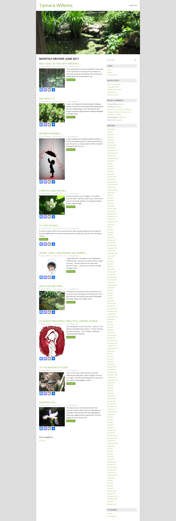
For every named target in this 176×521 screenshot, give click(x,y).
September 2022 (112, 253)
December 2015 (112, 467)
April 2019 (110, 361)
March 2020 (110, 332)
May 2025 (110, 169)
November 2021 (112, 280)
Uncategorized (73, 66)
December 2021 (112, 277)
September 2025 (112, 158)
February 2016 (111, 462)
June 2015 (110, 483)
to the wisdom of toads (53, 367)
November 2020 (112, 311)
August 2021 (111, 288)
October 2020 (111, 314)
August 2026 (111, 129)
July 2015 (110, 480)
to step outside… (49, 225)
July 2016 (110, 449)
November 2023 (112, 216)
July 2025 (110, 163)
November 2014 (112, 499)
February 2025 (111, 177)
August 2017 (111, 414)
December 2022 (112, 245)
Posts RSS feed (112, 75)
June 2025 (110, 166)
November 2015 (112, 470)
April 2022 (110, 266)
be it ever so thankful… (114, 84)
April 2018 (110, 393)
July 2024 (110, 195)
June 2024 (110, 198)
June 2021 (110, 293)
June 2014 (110, 501)
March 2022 (110, 269)
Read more (70, 80)
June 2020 (110, 325)
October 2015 (111, 472)
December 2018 (112, 372)
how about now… (112, 92)
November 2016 (112, 438)
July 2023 (110, 227)
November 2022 (112, 248)
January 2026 (111, 148)
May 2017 (110, 422)
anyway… (122, 104)
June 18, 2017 (58, 228)
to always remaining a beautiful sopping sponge (68, 320)
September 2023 (112, 222)
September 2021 (112, 285)
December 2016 (112, 435)
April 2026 (110, 140)
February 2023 (111, 240)
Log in (109, 69)
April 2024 (110, 203)
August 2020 (111, 319)
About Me (133, 5)
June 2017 (110, 420)
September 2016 (112, 443)
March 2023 (110, 237)
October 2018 (111, 377)
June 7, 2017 (57, 370)
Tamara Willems (56, 5)
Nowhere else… (48, 402)
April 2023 (110, 235)
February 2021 (111, 303)
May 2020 (110, 327)
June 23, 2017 (58, 136)
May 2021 (110, 295)
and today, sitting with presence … (60, 63)
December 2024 (112, 182)
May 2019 (110, 359)
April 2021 (110, 298)
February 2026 (111, 145)
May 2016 (110, 454)
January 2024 (111, 211)
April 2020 (110, 330)
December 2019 (112, 340)
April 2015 (110, 488)
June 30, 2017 (58, 66)
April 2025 (110, 171)
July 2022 (110, 259)
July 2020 (110, 322)
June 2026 (110, 134)
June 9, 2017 (57, 324)
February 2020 (111, 335)
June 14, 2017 (58, 289)
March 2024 (110, 206)
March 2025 (110, 174)
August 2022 (111, 256)
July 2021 (110, 290)
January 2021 (111, 306)
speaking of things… (113, 87)
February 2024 (111, 208)
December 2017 (112, 404)
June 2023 (110, 229)
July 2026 (110, 132)
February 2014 (111, 504)
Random (110, 513)
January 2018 (111, 401)
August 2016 (111, 446)
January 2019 (111, 369)
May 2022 (110, 264)
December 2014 (112, 496)
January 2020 (111, 338)
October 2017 (111, 409)
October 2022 (111, 251)
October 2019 (111, 346)
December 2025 (112, 150)
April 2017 (110, 425)
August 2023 (111, 224)
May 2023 (110, 232)
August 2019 (111, 351)
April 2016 (110, 457)
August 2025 (111, 161)
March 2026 (110, 142)
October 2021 (111, 282)
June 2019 (110, 356)
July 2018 (110, 385)
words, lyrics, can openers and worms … (63, 252)
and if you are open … (51, 286)
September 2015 (112, 475)
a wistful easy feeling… (53, 190)
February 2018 (111, 398)
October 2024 (111, 187)
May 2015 (110, 486)
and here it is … (48, 98)
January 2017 (111, 433)
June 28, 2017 (58, 101)
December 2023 (112, 214)
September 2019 (112, 348)
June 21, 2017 (58, 193)
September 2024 (112, 190)
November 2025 (112, 153)
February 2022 (111, 272)
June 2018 (110, 388)
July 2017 (110, 417)
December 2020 (112, 309)
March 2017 (110, 427)
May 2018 (110, 391)
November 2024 (112, 185)
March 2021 (110, 301)
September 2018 (112, 380)
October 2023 (111, 219)
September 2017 (112, 412)
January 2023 (111, 243)
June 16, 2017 (58, 256)
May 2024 (110, 200)
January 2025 (111, 179)
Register (109, 72)
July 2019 (110, 354)
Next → (44, 440)
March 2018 (110, 396)
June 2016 (110, 451)
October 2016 (111, 441)
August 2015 (111, 478)
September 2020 (112, 317)
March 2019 (110, 364)
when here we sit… (113, 95)
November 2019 (112, 343)
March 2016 (110, 459)
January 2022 (111, 274)
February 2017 (111, 430)
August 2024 (111, 193)
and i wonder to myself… (115, 89)
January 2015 (111, 493)
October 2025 (111, 156)
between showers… (50, 133)
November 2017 (112, 406)
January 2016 (111, 464)
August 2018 (111, 383)
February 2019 (111, 367)
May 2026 (110, 137)
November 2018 (112, 375)
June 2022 (110, 261)
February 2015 (111, 491)
